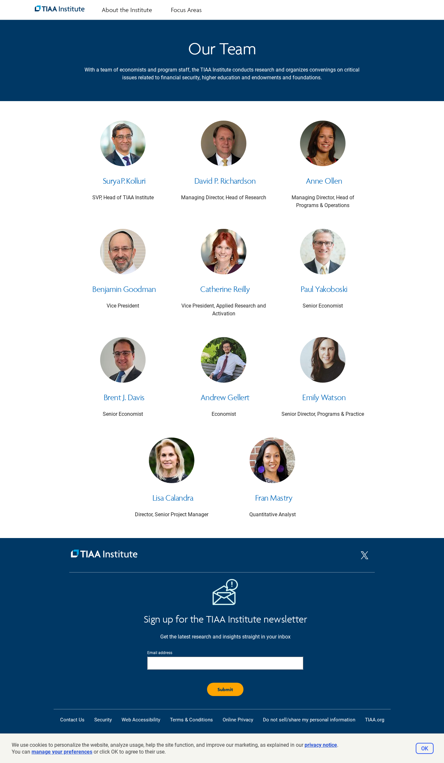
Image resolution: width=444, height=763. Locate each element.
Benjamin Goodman (124, 289)
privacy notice (321, 745)
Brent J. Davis (124, 397)
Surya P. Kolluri (124, 181)
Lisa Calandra (172, 498)
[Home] (215, 555)
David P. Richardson (225, 181)
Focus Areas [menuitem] (186, 10)
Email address (159, 653)
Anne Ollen (324, 181)
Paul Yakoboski (324, 289)
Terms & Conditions (191, 720)
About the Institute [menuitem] (127, 10)
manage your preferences (62, 752)
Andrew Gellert (225, 397)
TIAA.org (374, 720)
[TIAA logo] (59, 8)
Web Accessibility (141, 720)
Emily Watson (324, 397)
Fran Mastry (274, 498)
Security (103, 720)
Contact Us (72, 720)
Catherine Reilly (225, 289)
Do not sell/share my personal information (309, 720)
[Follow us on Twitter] (364, 560)
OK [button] (424, 748)
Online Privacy (238, 720)
